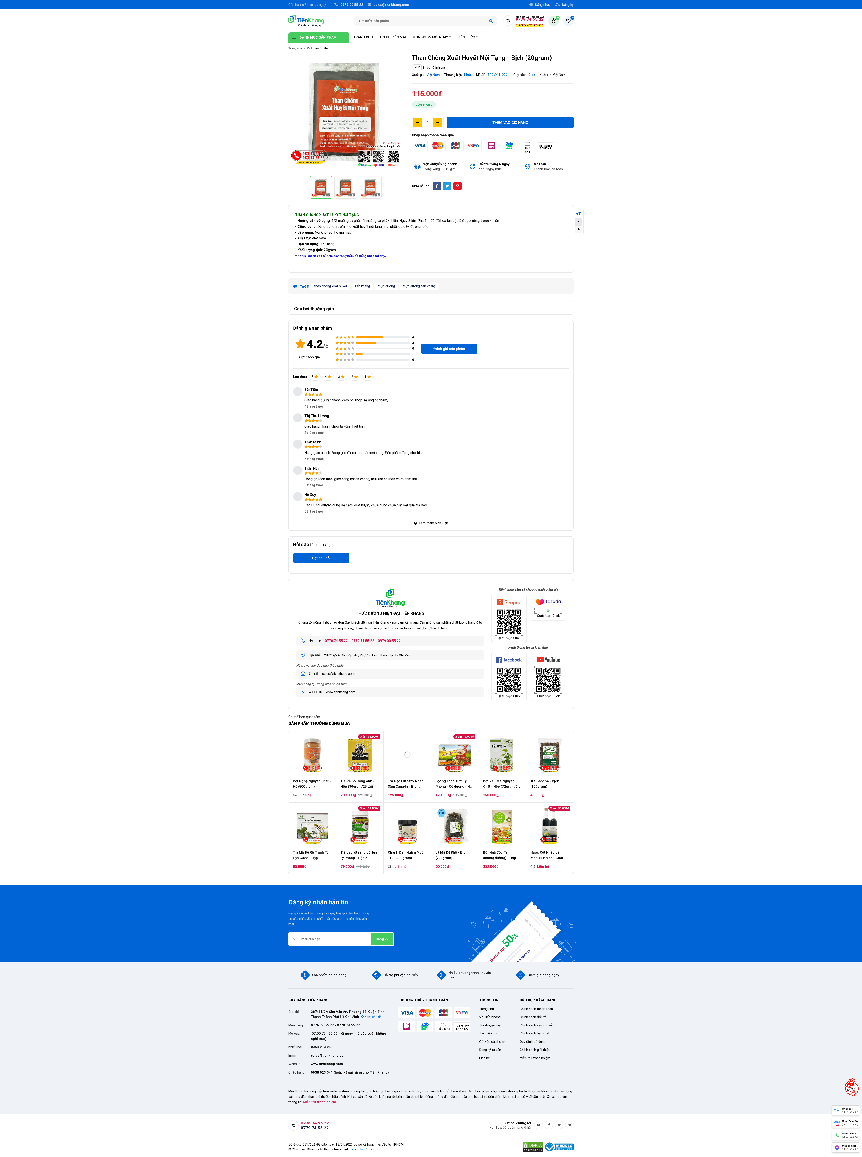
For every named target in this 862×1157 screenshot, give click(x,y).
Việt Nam (433, 75)
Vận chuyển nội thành (440, 164)
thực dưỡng (386, 286)
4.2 (315, 344)
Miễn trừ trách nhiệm (535, 1058)
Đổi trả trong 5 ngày (494, 164)
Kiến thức (466, 37)
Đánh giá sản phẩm (449, 349)
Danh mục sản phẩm (318, 37)
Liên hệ (484, 1058)
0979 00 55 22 (389, 641)
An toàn (540, 164)
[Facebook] (549, 1125)
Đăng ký (382, 939)
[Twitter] (559, 1125)
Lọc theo (300, 377)
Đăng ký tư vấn (490, 1050)
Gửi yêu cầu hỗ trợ (492, 1042)
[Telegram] (569, 1125)
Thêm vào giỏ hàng (510, 123)
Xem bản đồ (373, 1017)
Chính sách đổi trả (533, 1017)
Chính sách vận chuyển (537, 1025)
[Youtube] (538, 1125)
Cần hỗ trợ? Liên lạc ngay (307, 5)
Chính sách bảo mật (534, 1033)
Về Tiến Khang (490, 1017)
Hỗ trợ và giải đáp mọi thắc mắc (320, 666)
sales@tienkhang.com (338, 674)
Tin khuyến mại (490, 1025)
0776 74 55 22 (336, 641)
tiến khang (362, 286)
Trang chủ (295, 48)
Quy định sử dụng (532, 1042)
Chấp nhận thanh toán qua (433, 135)
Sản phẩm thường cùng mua (319, 723)
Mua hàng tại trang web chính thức (322, 684)
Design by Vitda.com (365, 1149)
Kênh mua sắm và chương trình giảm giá (529, 589)
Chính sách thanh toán (536, 1009)
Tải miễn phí (488, 1033)
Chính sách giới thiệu (535, 1050)
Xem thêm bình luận (433, 523)
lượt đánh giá (307, 357)
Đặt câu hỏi (321, 558)
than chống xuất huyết (330, 286)
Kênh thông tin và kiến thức (528, 647)
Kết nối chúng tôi (518, 1123)
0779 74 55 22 (362, 641)
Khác (468, 75)
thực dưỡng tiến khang (419, 286)
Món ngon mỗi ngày (430, 37)
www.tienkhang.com (340, 692)
